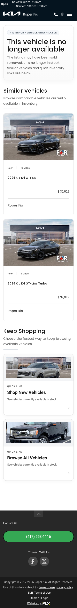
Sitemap (34, 598)
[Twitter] (44, 561)
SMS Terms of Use (39, 592)
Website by (34, 603)
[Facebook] (33, 561)
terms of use (47, 587)
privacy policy (64, 587)
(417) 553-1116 (38, 536)
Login (44, 598)
